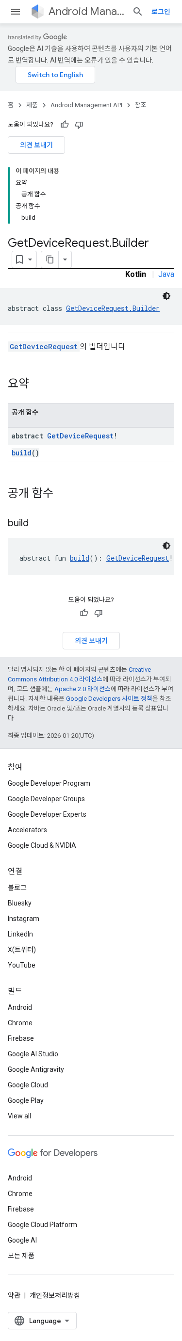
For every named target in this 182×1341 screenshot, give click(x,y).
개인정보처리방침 (55, 1295)
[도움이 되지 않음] (79, 124)
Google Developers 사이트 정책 (109, 698)
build (22, 452)
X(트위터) (22, 949)
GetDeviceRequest (44, 346)
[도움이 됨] (64, 124)
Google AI (22, 1240)
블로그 (17, 887)
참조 (141, 105)
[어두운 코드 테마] (166, 296)
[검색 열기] (138, 11)
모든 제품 (21, 1256)
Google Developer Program (49, 783)
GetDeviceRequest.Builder (113, 308)
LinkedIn (20, 934)
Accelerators (27, 830)
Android (20, 1007)
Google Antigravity (36, 1069)
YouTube (21, 965)
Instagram (23, 918)
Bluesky (20, 903)
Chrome (20, 1023)
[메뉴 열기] (15, 11)
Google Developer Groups (46, 799)
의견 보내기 (36, 145)
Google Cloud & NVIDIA (42, 845)
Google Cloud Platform (42, 1224)
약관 (14, 1295)
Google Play (26, 1100)
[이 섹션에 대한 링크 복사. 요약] (39, 384)
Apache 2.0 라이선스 (82, 689)
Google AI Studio (33, 1054)
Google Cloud (28, 1085)
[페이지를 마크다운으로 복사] (50, 259)
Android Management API (86, 11)
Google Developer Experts (47, 814)
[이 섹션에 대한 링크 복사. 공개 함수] (63, 494)
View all (19, 1116)
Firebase (21, 1038)
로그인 (160, 12)
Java (166, 274)
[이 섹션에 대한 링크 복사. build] (38, 524)
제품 (32, 105)
